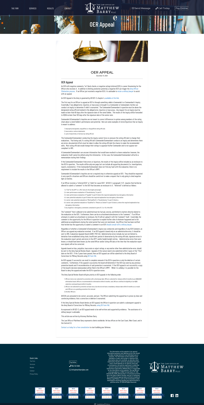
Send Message (142, 8)
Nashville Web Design (100, 404)
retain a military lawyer (125, 91)
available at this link (112, 98)
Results (50, 8)
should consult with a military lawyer (119, 224)
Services (32, 8)
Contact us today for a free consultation (75, 327)
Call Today (164, 8)
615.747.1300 (75, 366)
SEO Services (108, 404)
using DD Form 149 (103, 305)
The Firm (14, 8)
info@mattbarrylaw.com (79, 369)
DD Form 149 (92, 256)
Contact (67, 8)
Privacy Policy (34, 374)
